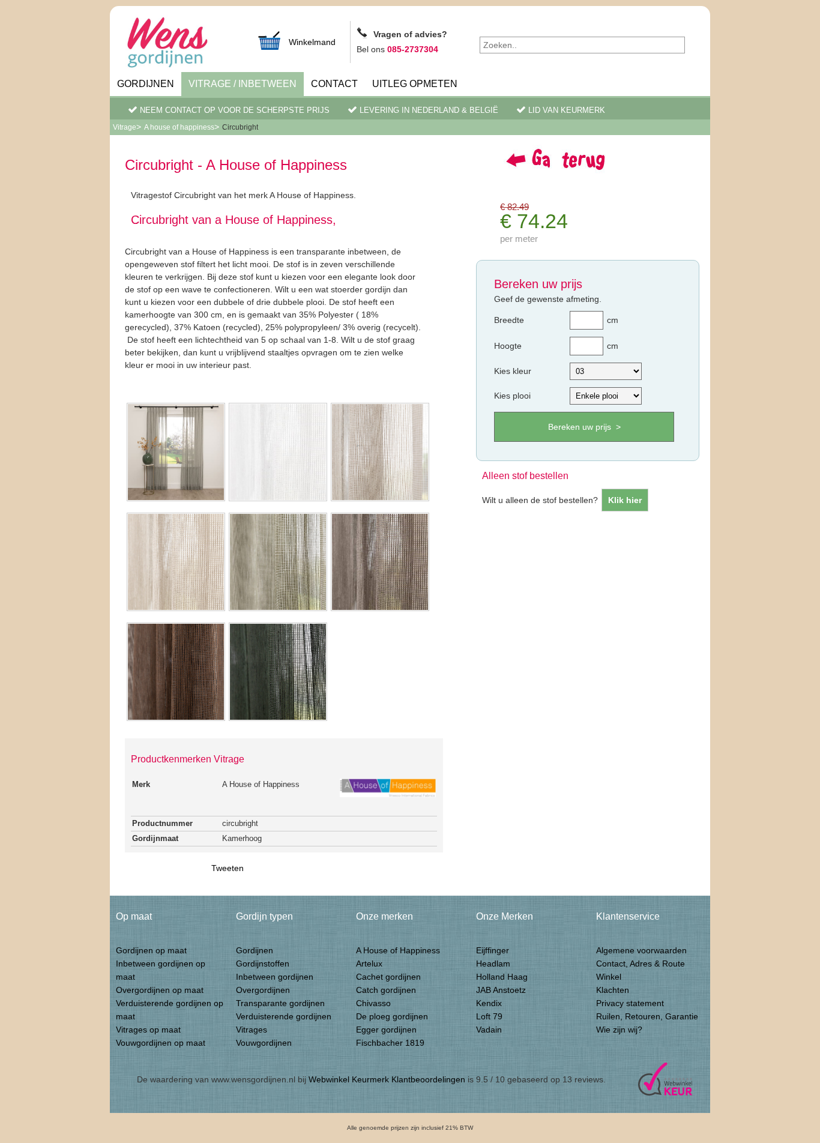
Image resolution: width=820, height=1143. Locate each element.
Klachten (612, 990)
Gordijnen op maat (151, 950)
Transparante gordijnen (280, 1003)
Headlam (493, 963)
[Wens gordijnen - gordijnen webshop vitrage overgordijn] (182, 44)
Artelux (369, 963)
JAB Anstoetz (501, 990)
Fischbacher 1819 (390, 1043)
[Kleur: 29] (176, 720)
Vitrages (251, 1029)
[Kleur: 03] (278, 610)
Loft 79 (489, 1016)
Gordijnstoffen (262, 963)
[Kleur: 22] (380, 610)
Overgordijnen (263, 990)
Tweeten (227, 868)
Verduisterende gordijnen (283, 1016)
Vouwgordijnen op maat (160, 1043)
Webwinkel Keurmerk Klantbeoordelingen (387, 1079)
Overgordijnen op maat (159, 990)
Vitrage (124, 127)
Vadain (489, 1029)
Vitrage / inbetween (242, 84)
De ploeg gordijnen (392, 1016)
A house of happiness (179, 127)
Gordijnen (145, 84)
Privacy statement (630, 1003)
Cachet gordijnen (388, 977)
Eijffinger (492, 950)
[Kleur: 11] (278, 500)
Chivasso (373, 1003)
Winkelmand (312, 42)
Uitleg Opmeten (414, 84)
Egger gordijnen (386, 1029)
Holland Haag (502, 977)
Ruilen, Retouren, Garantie (647, 1016)
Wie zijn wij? (619, 1029)
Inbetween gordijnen (274, 977)
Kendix (489, 1003)
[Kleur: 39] (278, 720)
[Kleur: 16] (380, 500)
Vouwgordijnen (264, 1043)
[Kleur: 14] (176, 610)
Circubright (240, 127)
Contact (334, 84)
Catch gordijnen (386, 990)
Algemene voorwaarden (641, 950)
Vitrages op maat (148, 1029)
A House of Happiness (398, 950)
